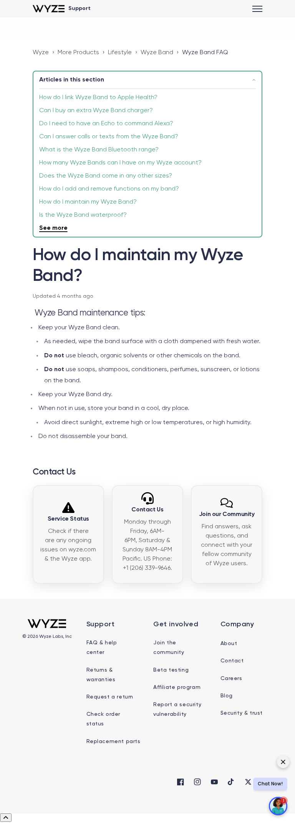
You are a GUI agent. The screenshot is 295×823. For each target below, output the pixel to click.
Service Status (68, 519)
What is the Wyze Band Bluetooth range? (99, 150)
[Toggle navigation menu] (257, 9)
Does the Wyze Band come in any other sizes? (105, 176)
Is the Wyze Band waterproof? (83, 215)
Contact (232, 661)
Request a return (110, 697)
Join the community (168, 647)
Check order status (103, 719)
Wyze (41, 53)
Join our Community (227, 514)
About (228, 643)
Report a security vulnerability (177, 709)
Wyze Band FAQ (205, 53)
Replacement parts (113, 741)
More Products (78, 53)
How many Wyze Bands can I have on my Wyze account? (120, 163)
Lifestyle (120, 53)
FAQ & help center (101, 647)
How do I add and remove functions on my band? (109, 189)
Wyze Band (157, 53)
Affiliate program (177, 687)
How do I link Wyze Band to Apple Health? (98, 98)
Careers (231, 678)
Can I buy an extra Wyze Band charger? (96, 111)
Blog (226, 696)
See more (53, 228)
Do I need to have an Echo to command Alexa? (106, 124)
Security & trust (241, 713)
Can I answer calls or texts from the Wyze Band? (108, 137)
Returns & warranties (101, 674)
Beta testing (171, 670)
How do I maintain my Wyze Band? (88, 202)
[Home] (49, 8)
